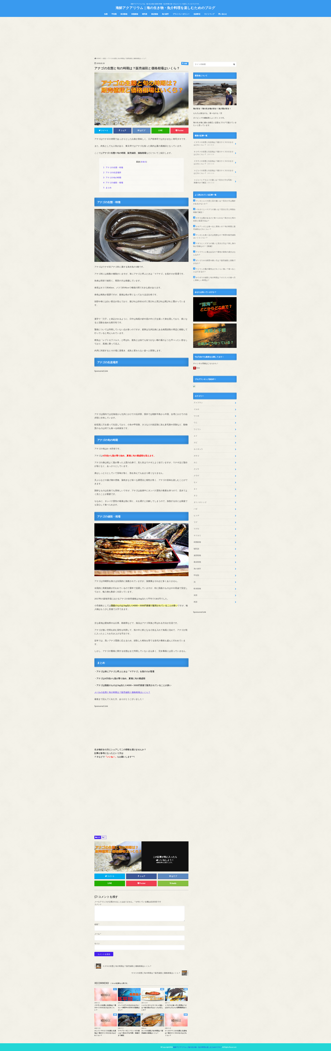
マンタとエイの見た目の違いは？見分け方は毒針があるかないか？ (214, 202)
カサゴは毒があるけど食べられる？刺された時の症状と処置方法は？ (214, 219)
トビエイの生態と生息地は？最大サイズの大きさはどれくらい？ (214, 171)
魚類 (106, 14)
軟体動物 (124, 14)
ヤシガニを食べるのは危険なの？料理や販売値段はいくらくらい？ (214, 236)
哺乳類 (144, 14)
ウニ (195, 422)
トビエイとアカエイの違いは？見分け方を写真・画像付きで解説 (214, 181)
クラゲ (196, 475)
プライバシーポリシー (181, 14)
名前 (96, 924)
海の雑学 (165, 14)
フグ (195, 522)
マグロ (196, 529)
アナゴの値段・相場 (113, 182)
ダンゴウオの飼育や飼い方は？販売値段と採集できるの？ (214, 261)
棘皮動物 (154, 14)
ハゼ (195, 509)
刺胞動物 (134, 14)
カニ (195, 462)
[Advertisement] (165, 37)
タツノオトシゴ (200, 502)
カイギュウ (198, 449)
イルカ (196, 409)
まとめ (107, 187)
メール (97, 934)
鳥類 (195, 602)
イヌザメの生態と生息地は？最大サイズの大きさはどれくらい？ (214, 143)
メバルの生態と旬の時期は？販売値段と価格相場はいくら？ (122, 692)
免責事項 (197, 14)
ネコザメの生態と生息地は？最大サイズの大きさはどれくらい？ (214, 152)
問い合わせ (222, 14)
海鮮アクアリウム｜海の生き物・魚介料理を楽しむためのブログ (165, 8)
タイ (195, 489)
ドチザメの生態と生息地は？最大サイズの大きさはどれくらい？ (214, 162)
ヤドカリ (197, 535)
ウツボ (196, 416)
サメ (195, 482)
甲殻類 (114, 14)
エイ (195, 436)
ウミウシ (197, 429)
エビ (195, 442)
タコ (195, 495)
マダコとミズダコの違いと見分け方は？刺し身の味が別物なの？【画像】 (214, 244)
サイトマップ (209, 14)
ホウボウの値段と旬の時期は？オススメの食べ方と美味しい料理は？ (214, 278)
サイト (97, 944)
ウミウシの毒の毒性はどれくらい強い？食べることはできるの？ (214, 270)
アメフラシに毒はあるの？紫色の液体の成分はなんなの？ (214, 253)
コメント (98, 904)
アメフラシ (198, 402)
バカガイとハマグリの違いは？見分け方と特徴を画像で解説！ (214, 210)
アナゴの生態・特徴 (113, 167)
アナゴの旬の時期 (112, 177)
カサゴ (196, 456)
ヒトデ (196, 515)
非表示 (143, 162)
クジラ (196, 469)
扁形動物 (197, 555)
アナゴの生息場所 (112, 172)
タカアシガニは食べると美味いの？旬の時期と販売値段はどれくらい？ (214, 227)
